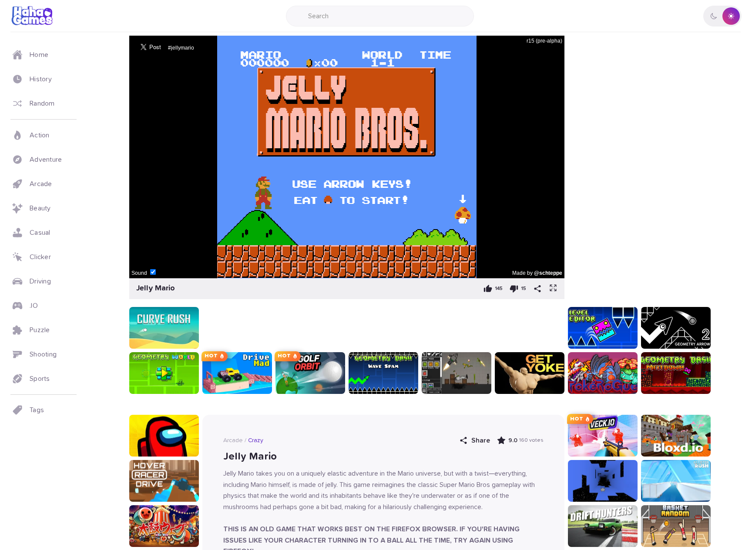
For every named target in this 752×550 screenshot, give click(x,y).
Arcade (233, 440)
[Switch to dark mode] (722, 16)
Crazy (255, 440)
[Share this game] (537, 288)
